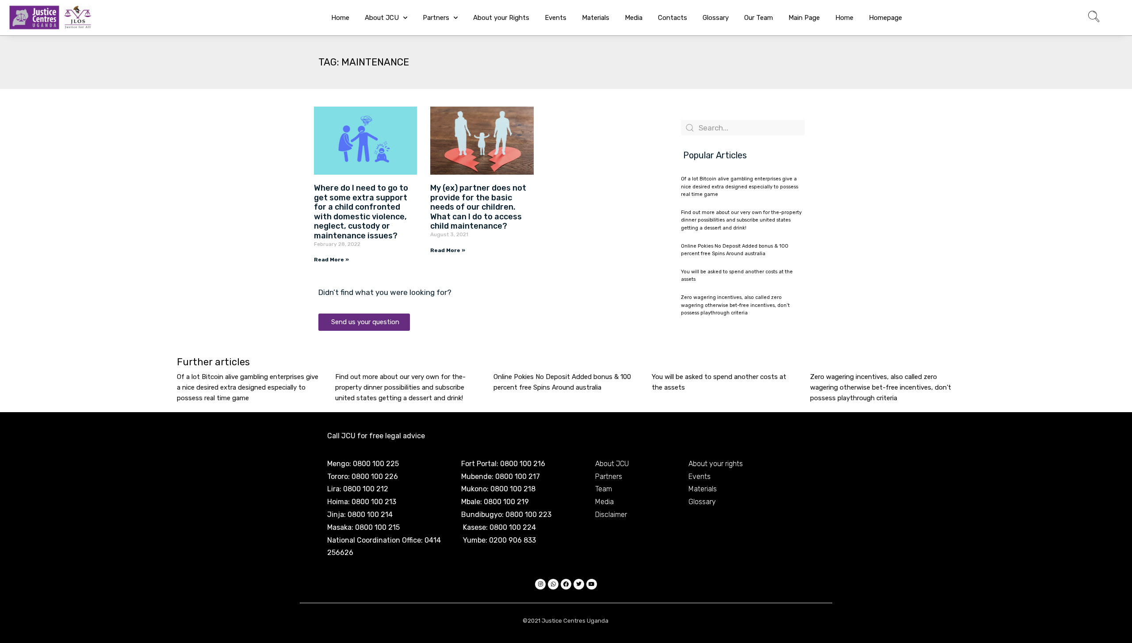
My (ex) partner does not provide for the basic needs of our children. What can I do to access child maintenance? (478, 207)
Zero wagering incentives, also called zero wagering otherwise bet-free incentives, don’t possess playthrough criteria (735, 305)
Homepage (885, 18)
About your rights (715, 463)
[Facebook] (566, 584)
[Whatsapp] (553, 584)
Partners (436, 18)
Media (633, 18)
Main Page (804, 18)
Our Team (758, 18)
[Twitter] (579, 584)
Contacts (672, 18)
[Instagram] (540, 584)
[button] (1093, 18)
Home (340, 18)
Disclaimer (611, 514)
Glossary (716, 18)
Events (555, 18)
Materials (595, 18)
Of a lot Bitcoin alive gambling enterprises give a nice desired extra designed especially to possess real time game (739, 186)
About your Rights (501, 18)
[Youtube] (591, 584)
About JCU (382, 18)
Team (603, 489)
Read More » (331, 259)
